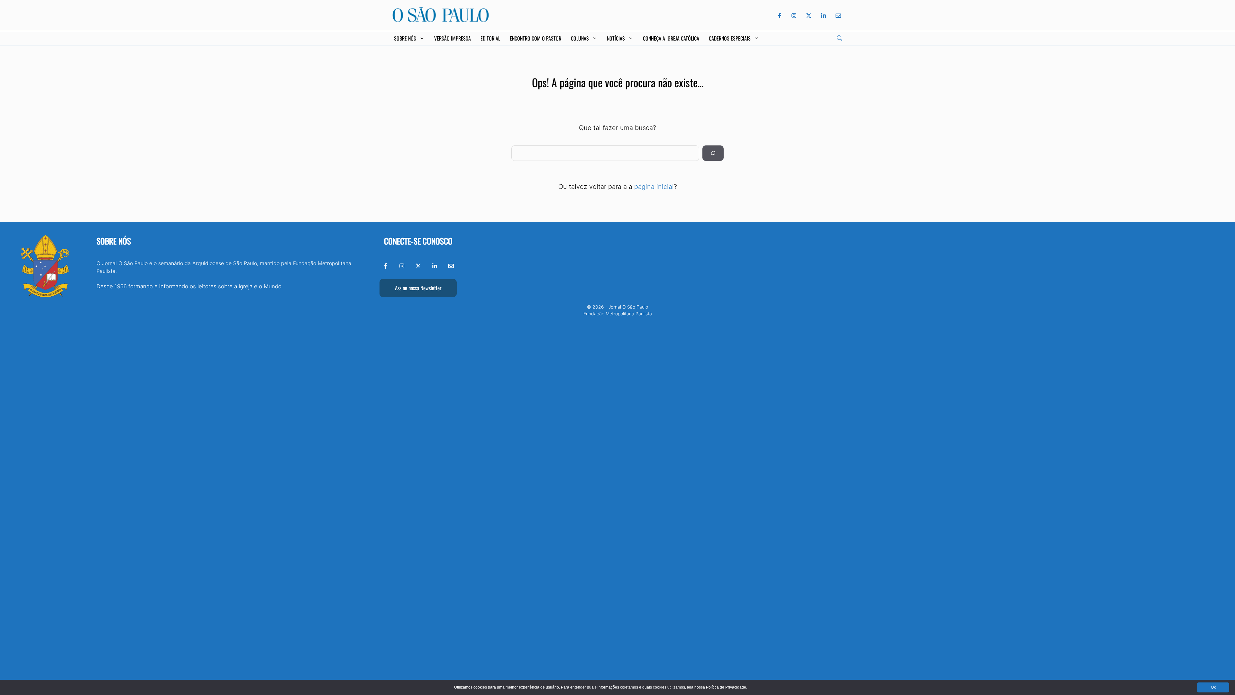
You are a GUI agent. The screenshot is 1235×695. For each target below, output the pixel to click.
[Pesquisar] (713, 153)
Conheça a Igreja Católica (671, 38)
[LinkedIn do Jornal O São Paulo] (823, 15)
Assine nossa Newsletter (418, 288)
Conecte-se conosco (418, 241)
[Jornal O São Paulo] (440, 20)
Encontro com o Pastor (535, 38)
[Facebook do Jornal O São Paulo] (780, 16)
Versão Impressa (452, 38)
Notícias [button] (616, 38)
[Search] (839, 38)
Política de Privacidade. (726, 687)
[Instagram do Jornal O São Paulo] (793, 15)
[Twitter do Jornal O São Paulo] (808, 15)
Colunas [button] (580, 38)
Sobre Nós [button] (405, 38)
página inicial (654, 186)
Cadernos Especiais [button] (730, 38)
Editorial (490, 38)
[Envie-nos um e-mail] (837, 15)
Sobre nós (113, 241)
